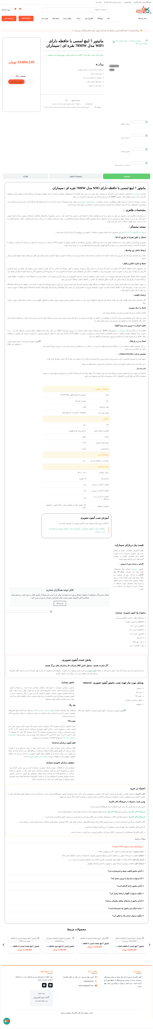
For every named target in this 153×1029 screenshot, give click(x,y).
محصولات (78, 104)
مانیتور (73, 104)
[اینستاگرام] (50, 985)
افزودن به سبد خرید (16, 82)
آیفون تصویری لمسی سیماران (61, 107)
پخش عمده (92, 671)
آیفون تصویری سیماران (64, 104)
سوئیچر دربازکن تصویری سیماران (60, 762)
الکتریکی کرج (108, 812)
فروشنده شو (9, 18)
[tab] (126, 176)
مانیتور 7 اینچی (48, 107)
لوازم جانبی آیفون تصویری (37, 756)
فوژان (52, 710)
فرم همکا (60, 603)
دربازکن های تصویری (88, 202)
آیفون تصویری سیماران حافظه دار (79, 107)
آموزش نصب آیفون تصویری (95, 517)
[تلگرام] (44, 985)
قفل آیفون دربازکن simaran (63, 743)
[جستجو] (44, 9)
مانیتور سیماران (67, 682)
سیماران (54, 104)
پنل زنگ (72, 705)
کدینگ (36, 710)
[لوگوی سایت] (143, 9)
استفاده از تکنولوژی (134, 232)
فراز (41, 710)
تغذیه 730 (71, 721)
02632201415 (26, 18)
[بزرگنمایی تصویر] (143, 40)
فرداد (46, 710)
